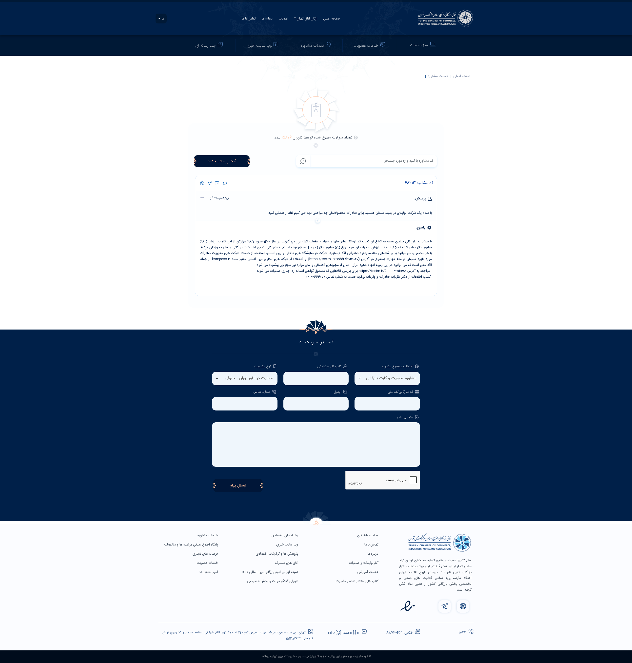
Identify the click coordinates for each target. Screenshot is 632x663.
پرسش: (319, 198)
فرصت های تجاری (206, 554)
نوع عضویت (263, 367)
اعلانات (283, 19)
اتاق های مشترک (287, 563)
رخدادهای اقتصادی (285, 536)
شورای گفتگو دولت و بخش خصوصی (273, 581)
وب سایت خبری (259, 45)
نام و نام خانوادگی (329, 367)
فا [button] (162, 19)
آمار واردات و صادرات (364, 563)
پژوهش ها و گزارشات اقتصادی (277, 554)
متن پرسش (405, 417)
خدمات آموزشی (368, 572)
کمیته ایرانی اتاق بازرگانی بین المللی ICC (270, 572)
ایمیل (338, 392)
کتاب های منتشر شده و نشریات (357, 581)
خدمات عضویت (366, 45)
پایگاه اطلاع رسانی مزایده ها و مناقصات (191, 545)
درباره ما (267, 19)
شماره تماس (262, 392)
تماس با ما (249, 19)
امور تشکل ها (209, 572)
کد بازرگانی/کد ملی (401, 392)
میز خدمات (419, 45)
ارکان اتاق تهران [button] (307, 19)
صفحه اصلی (331, 19)
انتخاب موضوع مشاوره (397, 367)
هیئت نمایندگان (368, 536)
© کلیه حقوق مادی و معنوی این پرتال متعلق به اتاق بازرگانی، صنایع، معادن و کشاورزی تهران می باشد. (316, 656)
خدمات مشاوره (313, 45)
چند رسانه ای (205, 45)
